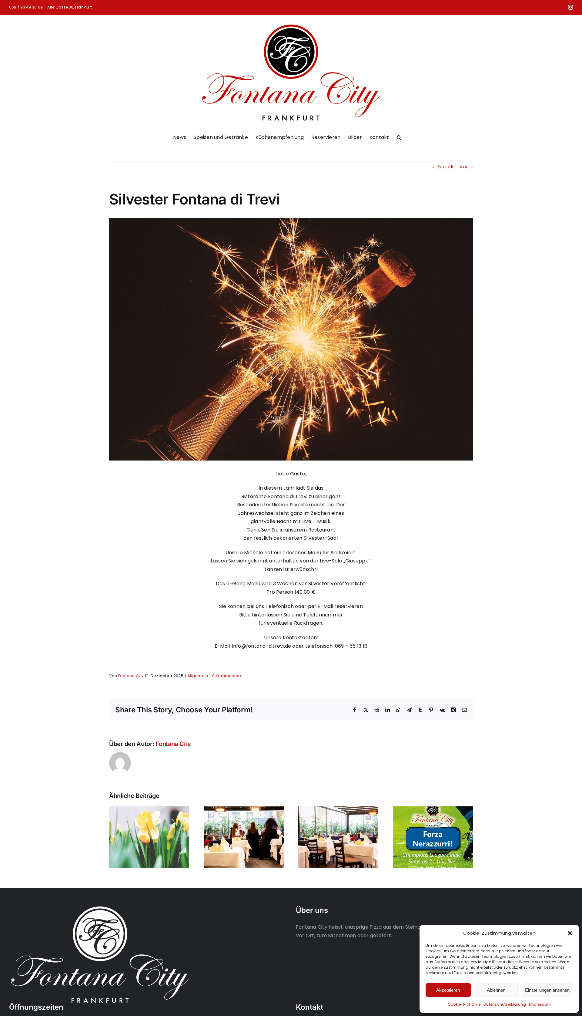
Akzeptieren (448, 990)
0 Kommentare (227, 676)
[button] (570, 933)
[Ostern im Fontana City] (149, 810)
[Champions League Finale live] (433, 810)
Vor (463, 166)
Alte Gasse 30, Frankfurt (69, 7)
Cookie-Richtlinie (464, 1004)
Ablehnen (496, 990)
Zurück (445, 166)
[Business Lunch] (244, 810)
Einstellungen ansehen (547, 990)
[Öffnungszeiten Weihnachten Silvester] (338, 810)
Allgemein (197, 676)
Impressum (540, 1004)
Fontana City (130, 676)
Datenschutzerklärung (504, 1004)
